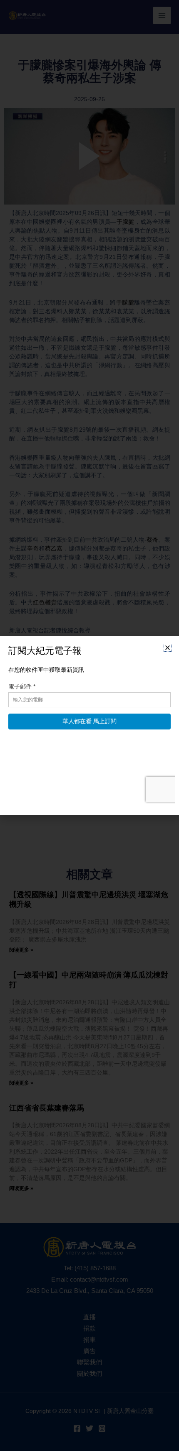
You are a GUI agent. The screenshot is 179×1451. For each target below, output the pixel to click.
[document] (89, 725)
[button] (167, 648)
